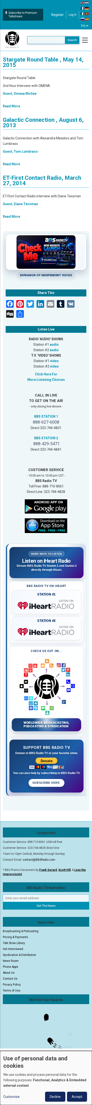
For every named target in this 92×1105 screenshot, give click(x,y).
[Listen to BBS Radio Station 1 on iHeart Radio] (46, 604)
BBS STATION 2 (46, 438)
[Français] (83, 8)
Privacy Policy (12, 984)
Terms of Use (11, 990)
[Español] (87, 19)
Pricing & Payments (15, 937)
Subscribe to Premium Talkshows (22, 14)
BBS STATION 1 (46, 416)
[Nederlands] (87, 2)
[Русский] (83, 19)
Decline (55, 1097)
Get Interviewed (13, 949)
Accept (77, 1097)
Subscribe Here (46, 782)
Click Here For (46, 374)
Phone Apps (10, 966)
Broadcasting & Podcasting (20, 931)
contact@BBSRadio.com (39, 859)
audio (54, 344)
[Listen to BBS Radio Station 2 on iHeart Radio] (46, 630)
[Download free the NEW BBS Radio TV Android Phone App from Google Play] (46, 506)
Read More (11, 106)
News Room (11, 961)
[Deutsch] (87, 8)
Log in (72, 14)
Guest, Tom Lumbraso (20, 151)
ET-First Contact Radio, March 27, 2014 (42, 181)
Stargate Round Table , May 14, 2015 (43, 62)
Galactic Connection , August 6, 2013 (43, 123)
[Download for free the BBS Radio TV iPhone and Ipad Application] (46, 525)
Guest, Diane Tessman (20, 204)
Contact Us (10, 978)
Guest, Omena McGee (20, 93)
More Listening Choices (46, 380)
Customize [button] (11, 1097)
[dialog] (46, 1078)
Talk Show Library (14, 943)
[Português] (87, 13)
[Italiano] (83, 13)
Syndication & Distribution (19, 955)
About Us (9, 972)
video (54, 361)
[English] (83, 2)
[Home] (12, 40)
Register (57, 15)
